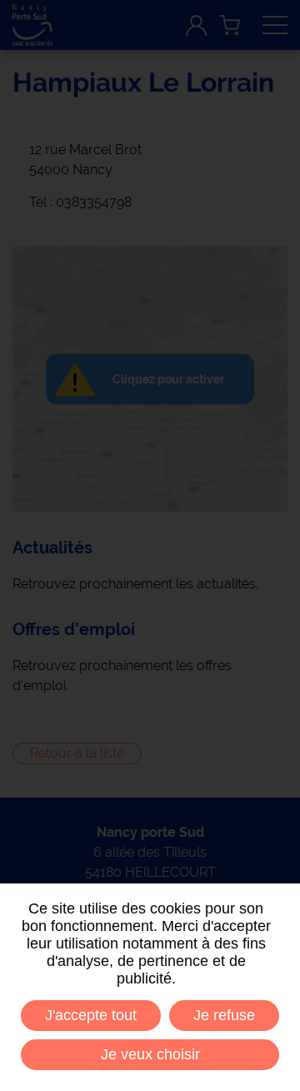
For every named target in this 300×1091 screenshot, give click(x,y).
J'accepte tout (91, 1015)
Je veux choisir (150, 1054)
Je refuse (224, 1015)
